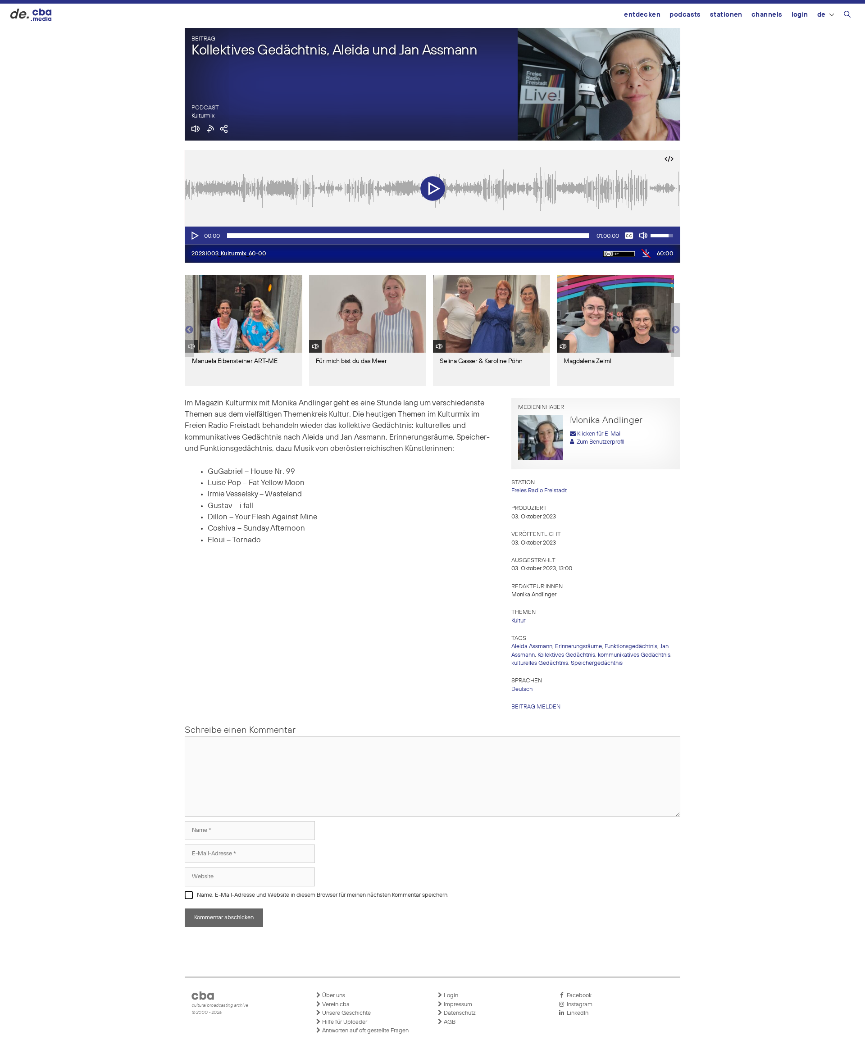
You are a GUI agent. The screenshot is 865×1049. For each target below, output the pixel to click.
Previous (189, 330)
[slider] (408, 235)
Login (800, 14)
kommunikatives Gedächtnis (634, 655)
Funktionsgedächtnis (631, 646)
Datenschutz (459, 1013)
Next (675, 330)
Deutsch (522, 689)
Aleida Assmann (531, 646)
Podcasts (685, 14)
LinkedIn (576, 1013)
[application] (432, 236)
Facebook (578, 996)
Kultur (518, 621)
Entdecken (642, 14)
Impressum (457, 1005)
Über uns (333, 996)
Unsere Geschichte (346, 1013)
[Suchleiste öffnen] (847, 16)
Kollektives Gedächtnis (566, 655)
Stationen (726, 14)
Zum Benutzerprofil (599, 442)
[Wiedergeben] (194, 235)
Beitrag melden (535, 707)
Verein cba (335, 1005)
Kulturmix (202, 116)
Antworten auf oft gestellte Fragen (365, 1031)
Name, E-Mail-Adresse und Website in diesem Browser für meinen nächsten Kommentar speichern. (323, 895)
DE (821, 14)
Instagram (578, 1005)
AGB (448, 1022)
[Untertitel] (628, 235)
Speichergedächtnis (597, 663)
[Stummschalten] (643, 235)
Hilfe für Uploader (344, 1022)
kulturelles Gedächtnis (539, 663)
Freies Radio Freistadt (539, 491)
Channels (767, 14)
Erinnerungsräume (578, 646)
